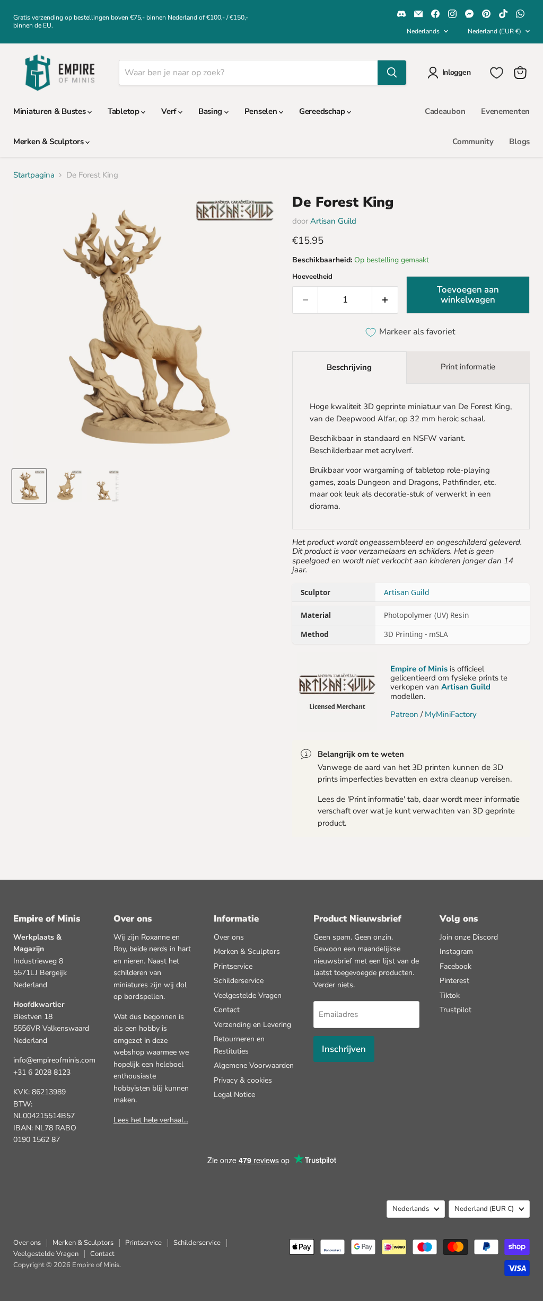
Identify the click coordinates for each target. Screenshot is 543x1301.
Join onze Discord (469, 937)
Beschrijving (349, 367)
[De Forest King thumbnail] (29, 486)
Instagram (456, 951)
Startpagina (34, 175)
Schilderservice (239, 981)
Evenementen (505, 111)
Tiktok (450, 995)
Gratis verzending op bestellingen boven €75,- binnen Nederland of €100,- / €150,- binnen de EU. (130, 21)
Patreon (404, 714)
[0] (497, 73)
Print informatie (468, 366)
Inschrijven (344, 1049)
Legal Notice (234, 1095)
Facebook (455, 966)
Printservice (233, 966)
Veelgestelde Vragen (248, 995)
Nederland (494, 31)
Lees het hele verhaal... (150, 1120)
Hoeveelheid (312, 277)
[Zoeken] (392, 72)
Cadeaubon (445, 111)
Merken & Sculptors (49, 141)
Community (472, 141)
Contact (227, 1010)
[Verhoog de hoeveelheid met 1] (385, 299)
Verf (169, 111)
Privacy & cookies (243, 1080)
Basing (211, 111)
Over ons (229, 937)
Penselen (261, 111)
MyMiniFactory (451, 714)
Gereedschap (323, 111)
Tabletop (124, 111)
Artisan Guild (333, 221)
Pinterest (454, 981)
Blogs (519, 141)
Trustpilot (455, 1010)
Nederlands (423, 31)
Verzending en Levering (252, 1025)
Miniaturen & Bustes (50, 111)
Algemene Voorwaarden (254, 1065)
